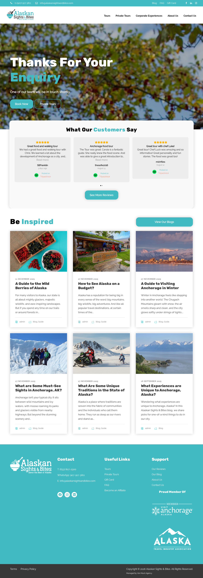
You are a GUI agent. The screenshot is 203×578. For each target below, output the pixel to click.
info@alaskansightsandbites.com (56, 3)
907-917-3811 (77, 475)
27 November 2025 (88, 279)
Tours (107, 15)
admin (22, 322)
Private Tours (123, 15)
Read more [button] (42, 159)
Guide (41, 322)
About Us (173, 15)
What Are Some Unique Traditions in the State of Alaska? (101, 390)
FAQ (162, 3)
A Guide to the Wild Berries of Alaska (32, 286)
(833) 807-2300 (68, 469)
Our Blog (157, 474)
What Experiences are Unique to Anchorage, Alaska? (161, 390)
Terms (13, 569)
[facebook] (186, 3)
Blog (154, 3)
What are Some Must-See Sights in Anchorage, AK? (38, 388)
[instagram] (196, 3)
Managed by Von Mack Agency (139, 573)
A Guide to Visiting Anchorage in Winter (160, 286)
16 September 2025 (151, 381)
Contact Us (190, 15)
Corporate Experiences (149, 15)
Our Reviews (159, 469)
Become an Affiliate (115, 490)
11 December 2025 (25, 279)
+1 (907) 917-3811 (22, 3)
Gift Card (171, 3)
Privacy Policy (28, 569)
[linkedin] (191, 3)
